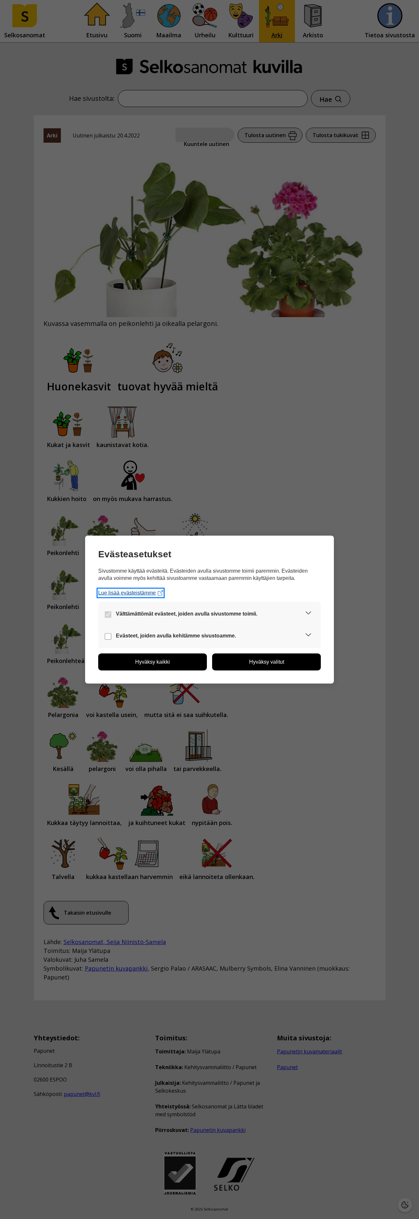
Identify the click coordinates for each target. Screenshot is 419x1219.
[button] (308, 614)
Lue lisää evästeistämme (127, 593)
